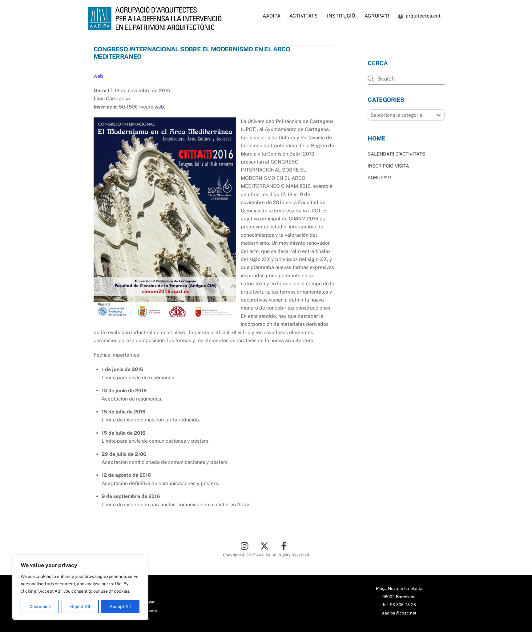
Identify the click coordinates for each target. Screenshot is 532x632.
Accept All (120, 606)
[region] (80, 587)
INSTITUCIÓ (341, 16)
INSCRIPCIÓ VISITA (388, 165)
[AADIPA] (156, 27)
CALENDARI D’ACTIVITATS (396, 153)
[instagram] (246, 545)
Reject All (80, 606)
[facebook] (284, 545)
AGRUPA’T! (377, 16)
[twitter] (265, 545)
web (98, 76)
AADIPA (271, 16)
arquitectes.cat (423, 16)
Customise (40, 606)
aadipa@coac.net (399, 612)
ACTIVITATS (303, 16)
